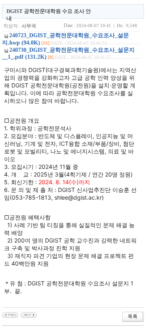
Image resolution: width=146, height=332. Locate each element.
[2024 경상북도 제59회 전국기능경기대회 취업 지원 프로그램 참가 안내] (10, 314)
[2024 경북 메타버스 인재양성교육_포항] (29, 314)
